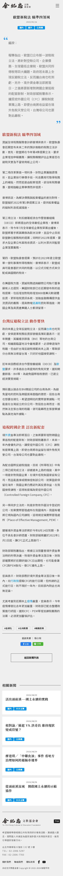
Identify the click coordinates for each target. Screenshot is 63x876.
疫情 (30, 601)
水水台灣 (20, 708)
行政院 (15, 581)
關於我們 (6, 861)
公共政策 (24, 628)
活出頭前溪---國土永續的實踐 (27, 699)
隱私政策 (30, 861)
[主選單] (58, 5)
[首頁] (16, 5)
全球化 (9, 628)
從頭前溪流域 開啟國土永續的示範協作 (31, 788)
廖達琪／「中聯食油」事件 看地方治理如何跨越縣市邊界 (30, 758)
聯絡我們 (18, 861)
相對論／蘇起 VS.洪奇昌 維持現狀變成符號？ (30, 727)
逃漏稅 (37, 303)
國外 (30, 27)
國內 (22, 27)
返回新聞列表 (31, 657)
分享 (27, 644)
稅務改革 (40, 628)
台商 (49, 329)
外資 (8, 435)
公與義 (40, 27)
